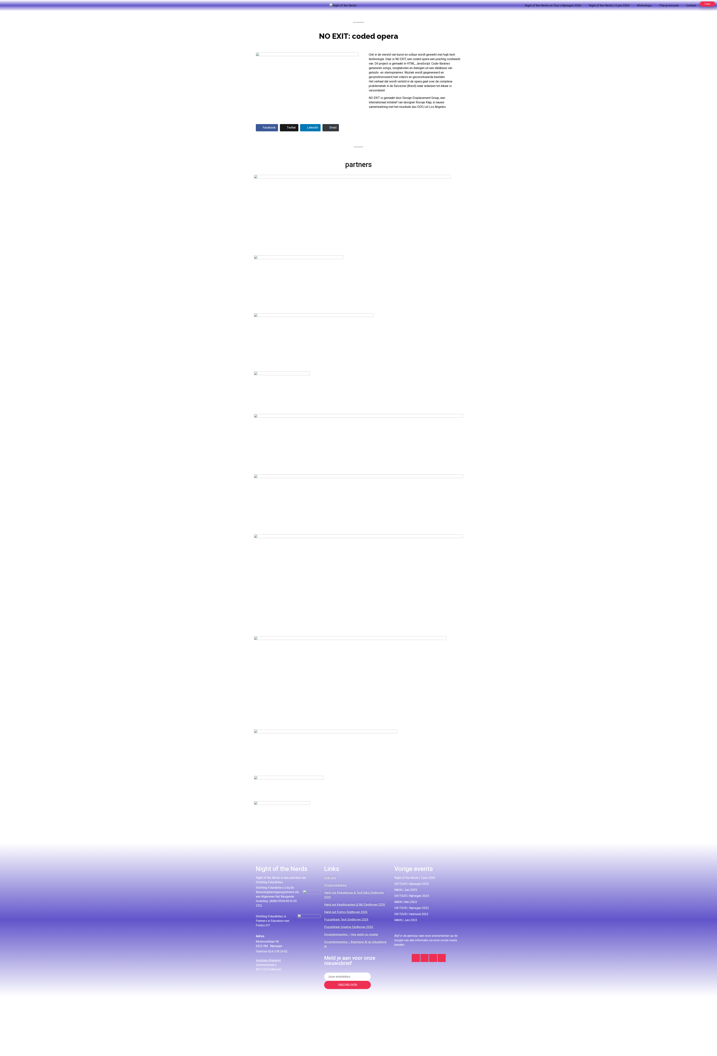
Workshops (644, 5)
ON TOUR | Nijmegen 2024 (411, 896)
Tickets (707, 4)
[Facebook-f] (433, 958)
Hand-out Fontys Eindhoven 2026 (345, 912)
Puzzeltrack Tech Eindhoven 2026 (346, 919)
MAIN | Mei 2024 (405, 902)
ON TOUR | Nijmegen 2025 (411, 884)
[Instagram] (416, 958)
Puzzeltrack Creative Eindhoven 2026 (348, 927)
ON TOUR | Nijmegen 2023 (411, 908)
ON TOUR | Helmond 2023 (411, 914)
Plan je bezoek (669, 5)
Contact (691, 5)
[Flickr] (442, 958)
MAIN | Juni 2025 (405, 890)
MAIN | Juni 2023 (405, 920)
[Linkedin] (424, 958)
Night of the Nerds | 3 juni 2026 (609, 5)
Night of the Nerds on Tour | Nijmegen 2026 (553, 5)
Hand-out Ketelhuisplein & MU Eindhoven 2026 (354, 904)
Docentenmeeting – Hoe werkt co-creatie (351, 934)
